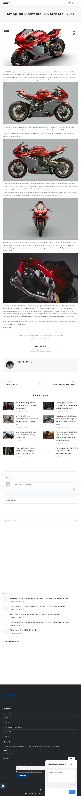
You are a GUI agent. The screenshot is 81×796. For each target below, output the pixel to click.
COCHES (8, 718)
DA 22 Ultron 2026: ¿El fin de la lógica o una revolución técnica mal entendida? (26, 405)
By (34, 335)
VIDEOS (7, 736)
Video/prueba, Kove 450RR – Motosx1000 (23, 630)
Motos (6, 31)
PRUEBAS (8, 713)
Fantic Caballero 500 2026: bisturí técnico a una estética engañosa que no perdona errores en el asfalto (66, 420)
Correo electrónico (21, 765)
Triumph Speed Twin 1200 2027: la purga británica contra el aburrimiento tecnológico (67, 450)
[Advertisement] (18, 557)
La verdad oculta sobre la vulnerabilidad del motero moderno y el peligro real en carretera (39, 598)
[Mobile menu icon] (77, 3)
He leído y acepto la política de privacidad (30, 772)
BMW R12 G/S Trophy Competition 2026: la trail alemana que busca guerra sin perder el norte (27, 420)
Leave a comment (58, 335)
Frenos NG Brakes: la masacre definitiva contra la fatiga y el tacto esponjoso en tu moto (25, 450)
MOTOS (7, 722)
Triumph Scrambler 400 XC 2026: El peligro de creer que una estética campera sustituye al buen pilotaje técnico (66, 436)
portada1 (41, 338)
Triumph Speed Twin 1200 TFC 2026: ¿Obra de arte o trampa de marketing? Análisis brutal (66, 405)
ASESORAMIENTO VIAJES (13, 727)
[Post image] (8, 406)
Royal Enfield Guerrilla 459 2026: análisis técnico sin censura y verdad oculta (26, 434)
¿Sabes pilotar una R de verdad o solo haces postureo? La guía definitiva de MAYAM (37, 606)
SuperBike (47, 338)
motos (35, 338)
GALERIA (8, 732)
